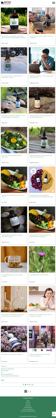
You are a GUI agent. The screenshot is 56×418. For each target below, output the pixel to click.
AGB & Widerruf (28, 407)
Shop (28, 400)
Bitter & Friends (6, 3)
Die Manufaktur (5, 371)
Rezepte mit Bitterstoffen (7, 374)
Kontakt (28, 402)
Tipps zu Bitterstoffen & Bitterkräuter (10, 376)
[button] (53, 1)
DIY (2, 372)
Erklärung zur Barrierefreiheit (28, 411)
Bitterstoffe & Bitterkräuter (7, 369)
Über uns (28, 404)
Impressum (28, 406)
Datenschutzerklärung (28, 409)
